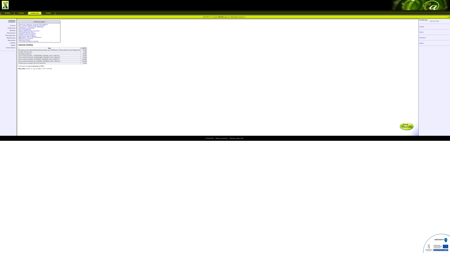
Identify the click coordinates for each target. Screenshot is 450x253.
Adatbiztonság (11, 28)
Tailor (242, 138)
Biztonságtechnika (10, 35)
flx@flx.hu (29, 68)
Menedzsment (11, 40)
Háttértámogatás (11, 38)
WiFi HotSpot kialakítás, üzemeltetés (28, 41)
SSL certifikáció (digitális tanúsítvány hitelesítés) (32, 25)
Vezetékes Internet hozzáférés (27, 34)
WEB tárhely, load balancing (26, 28)
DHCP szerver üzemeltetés (26, 38)
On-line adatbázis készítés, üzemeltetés (29, 31)
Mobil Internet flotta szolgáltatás (27, 36)
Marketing (12, 30)
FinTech (421, 32)
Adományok (422, 37)
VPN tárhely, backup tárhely (26, 32)
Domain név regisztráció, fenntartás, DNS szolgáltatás (33, 24)
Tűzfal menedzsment (24, 40)
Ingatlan (13, 45)
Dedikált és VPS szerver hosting (27, 33)
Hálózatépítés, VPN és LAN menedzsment (30, 37)
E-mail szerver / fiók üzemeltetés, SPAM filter (31, 27)
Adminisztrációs (11, 33)
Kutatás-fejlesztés (10, 47)
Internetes (12, 25)
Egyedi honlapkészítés (25, 29)
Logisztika (12, 42)
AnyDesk (421, 26)
